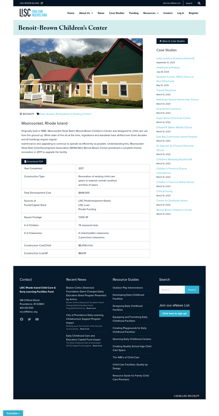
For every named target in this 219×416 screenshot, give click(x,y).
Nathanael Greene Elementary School (177, 99)
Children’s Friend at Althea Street (175, 182)
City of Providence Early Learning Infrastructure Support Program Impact (84, 318)
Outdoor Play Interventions (128, 287)
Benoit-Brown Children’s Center (174, 210)
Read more (91, 308)
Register (193, 13)
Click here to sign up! (174, 313)
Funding (134, 13)
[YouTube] (37, 320)
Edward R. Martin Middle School (174, 127)
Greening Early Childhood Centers (132, 339)
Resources (149, 13)
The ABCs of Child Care (126, 357)
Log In (180, 13)
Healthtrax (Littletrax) (168, 67)
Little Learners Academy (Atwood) (175, 58)
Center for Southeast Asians (172, 200)
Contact (167, 13)
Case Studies (116, 13)
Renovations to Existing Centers (73, 114)
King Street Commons (168, 108)
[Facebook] (22, 320)
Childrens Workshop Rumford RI (174, 159)
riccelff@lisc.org (28, 311)
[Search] (199, 3)
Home (70, 13)
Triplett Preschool (166, 90)
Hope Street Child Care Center (173, 118)
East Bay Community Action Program (177, 136)
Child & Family (164, 191)
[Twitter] (29, 320)
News (101, 13)
